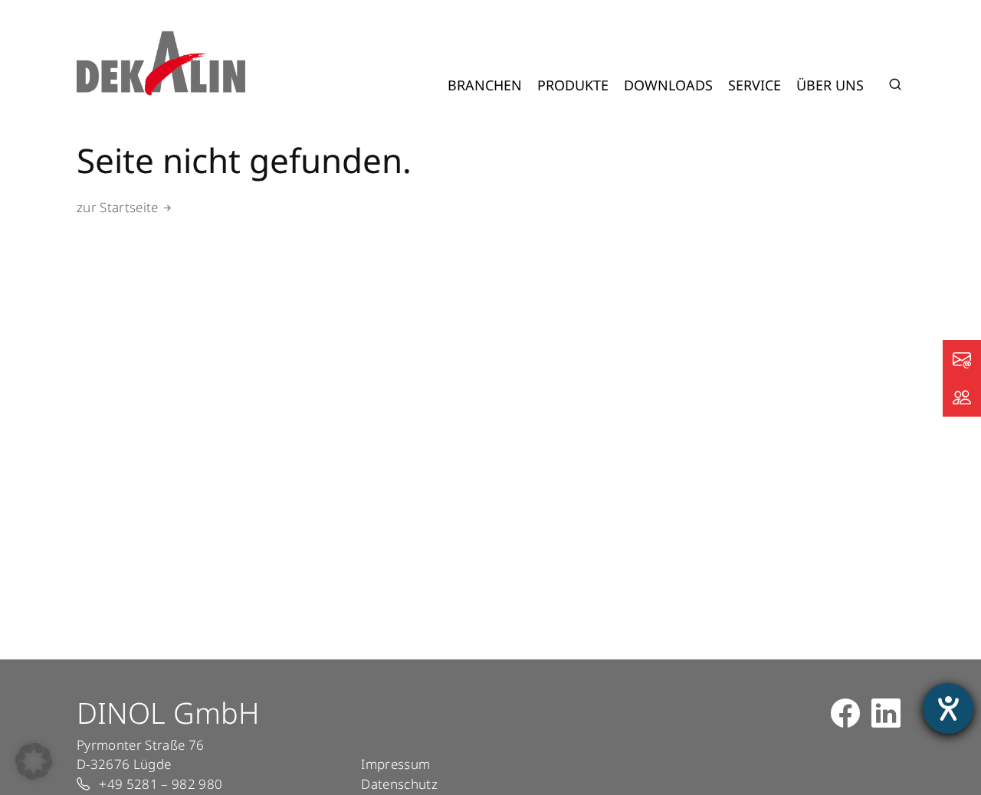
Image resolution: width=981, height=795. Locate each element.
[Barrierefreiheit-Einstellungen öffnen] (948, 708)
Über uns (830, 85)
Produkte (573, 85)
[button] (33, 761)
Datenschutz (399, 784)
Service (754, 85)
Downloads (668, 85)
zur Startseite (118, 207)
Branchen (485, 85)
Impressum (395, 764)
